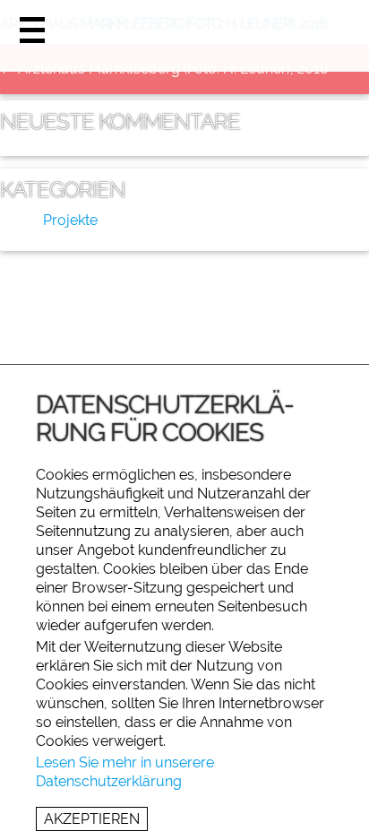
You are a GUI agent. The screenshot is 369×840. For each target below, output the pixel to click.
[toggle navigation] (32, 33)
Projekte (70, 220)
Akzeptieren (92, 818)
